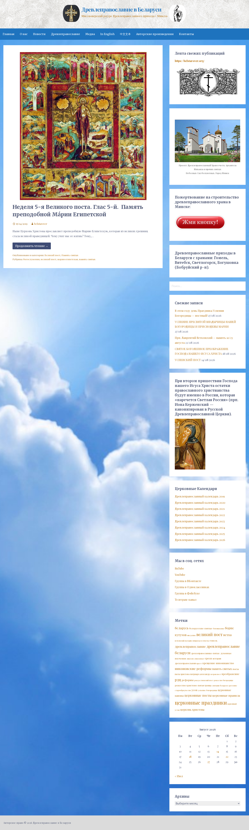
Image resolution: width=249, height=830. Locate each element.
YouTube (180, 574)
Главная (8, 34)
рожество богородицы (223, 680)
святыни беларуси (220, 685)
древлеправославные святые (205, 653)
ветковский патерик (183, 640)
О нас (24, 34)
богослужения (31, 259)
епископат (199, 658)
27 (208, 762)
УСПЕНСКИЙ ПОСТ (188, 360)
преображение (230, 674)
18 (190, 756)
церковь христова (192, 709)
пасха (236, 668)
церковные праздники (201, 702)
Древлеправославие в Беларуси (121, 9)
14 (217, 751)
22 (227, 756)
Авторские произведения (155, 34)
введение (191, 635)
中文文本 (125, 34)
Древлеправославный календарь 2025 (200, 534)
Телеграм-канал (185, 599)
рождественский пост (203, 680)
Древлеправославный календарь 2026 (200, 540)
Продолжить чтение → (31, 246)
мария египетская (67, 259)
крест (199, 663)
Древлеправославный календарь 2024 (200, 527)
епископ (190, 658)
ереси (208, 658)
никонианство (225, 663)
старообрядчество (183, 690)
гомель (213, 640)
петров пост (216, 674)
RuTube (179, 568)
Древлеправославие (65, 34)
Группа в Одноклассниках (192, 587)
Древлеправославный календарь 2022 (200, 515)
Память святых (69, 255)
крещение (208, 663)
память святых (87, 259)
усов (194, 690)
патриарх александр (200, 674)
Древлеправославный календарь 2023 (200, 521)
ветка (227, 635)
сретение (232, 685)
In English (107, 34)
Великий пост (52, 255)
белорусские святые (200, 628)
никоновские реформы (193, 668)
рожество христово (186, 685)
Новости (39, 34)
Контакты (186, 34)
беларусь (182, 628)
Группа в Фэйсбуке (187, 593)
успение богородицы (207, 690)
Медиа (90, 34)
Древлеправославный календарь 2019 (200, 496)
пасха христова (182, 674)
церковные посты (198, 695)
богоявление (218, 628)
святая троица (204, 685)
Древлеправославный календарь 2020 (200, 502)
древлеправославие (190, 646)
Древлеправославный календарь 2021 (200, 508)
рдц (178, 679)
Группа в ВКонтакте (188, 581)
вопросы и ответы (201, 640)
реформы (188, 680)
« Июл (179, 776)
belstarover (40, 223)
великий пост (48, 259)
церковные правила (226, 695)
